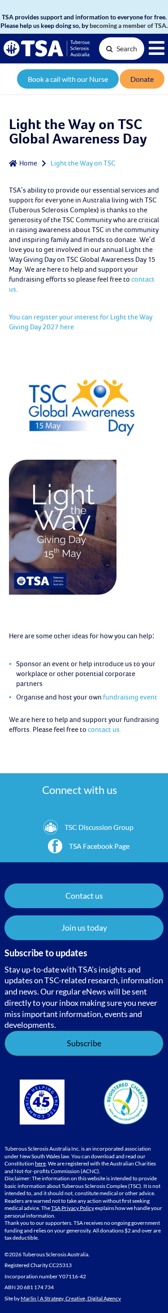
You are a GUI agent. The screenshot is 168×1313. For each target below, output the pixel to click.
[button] (84, 927)
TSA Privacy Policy (72, 1208)
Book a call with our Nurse (68, 79)
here (40, 1163)
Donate (142, 79)
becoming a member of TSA (128, 25)
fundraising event (130, 697)
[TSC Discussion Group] (88, 827)
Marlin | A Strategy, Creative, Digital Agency (71, 1298)
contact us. (104, 730)
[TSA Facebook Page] (88, 846)
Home (28, 163)
